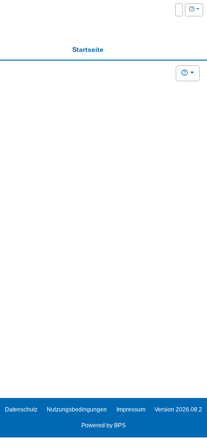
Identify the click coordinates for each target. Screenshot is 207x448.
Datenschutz (21, 409)
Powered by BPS (103, 425)
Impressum (130, 409)
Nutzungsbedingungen (77, 409)
